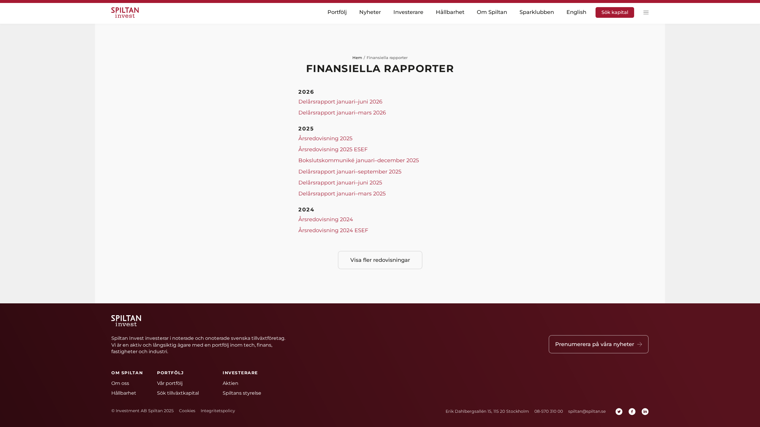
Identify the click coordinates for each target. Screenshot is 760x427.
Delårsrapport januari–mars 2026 (342, 112)
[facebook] (632, 411)
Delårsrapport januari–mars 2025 (342, 193)
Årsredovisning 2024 (325, 219)
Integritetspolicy (218, 410)
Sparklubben (537, 12)
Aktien (230, 383)
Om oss (120, 383)
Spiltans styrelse (242, 393)
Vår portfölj (170, 383)
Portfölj (337, 12)
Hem (357, 57)
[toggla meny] (644, 12)
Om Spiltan (492, 12)
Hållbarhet (450, 12)
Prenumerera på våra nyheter (594, 344)
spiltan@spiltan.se (587, 411)
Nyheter (370, 12)
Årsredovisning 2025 (325, 138)
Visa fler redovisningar (380, 260)
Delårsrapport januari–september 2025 (349, 171)
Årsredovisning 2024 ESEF (333, 230)
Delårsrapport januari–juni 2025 (340, 182)
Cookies (187, 410)
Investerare (408, 12)
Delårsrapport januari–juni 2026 (340, 101)
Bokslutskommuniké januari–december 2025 (358, 160)
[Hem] (126, 12)
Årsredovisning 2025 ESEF (333, 149)
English (576, 12)
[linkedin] (645, 411)
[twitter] (619, 411)
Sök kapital (614, 12)
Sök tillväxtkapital (178, 393)
